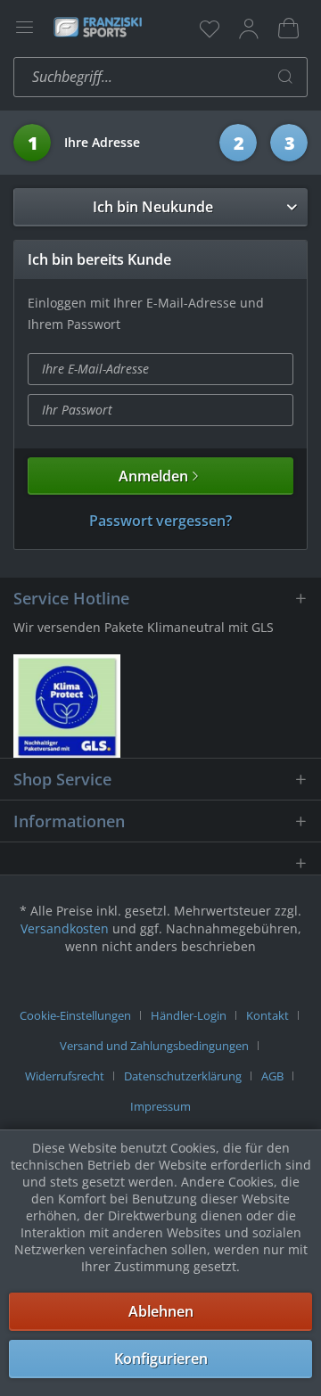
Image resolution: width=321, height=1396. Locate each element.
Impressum (160, 1106)
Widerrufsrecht (64, 1076)
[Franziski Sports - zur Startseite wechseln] (97, 26)
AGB (272, 1076)
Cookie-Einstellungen (75, 1015)
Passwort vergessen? (160, 520)
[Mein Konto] (248, 28)
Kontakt (267, 1015)
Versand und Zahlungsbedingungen (154, 1046)
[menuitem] (209, 28)
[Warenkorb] (288, 28)
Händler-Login (188, 1015)
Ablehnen (160, 1311)
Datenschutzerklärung (183, 1076)
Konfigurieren (161, 1358)
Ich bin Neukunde (153, 207)
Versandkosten (65, 928)
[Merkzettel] (209, 28)
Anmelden (153, 476)
